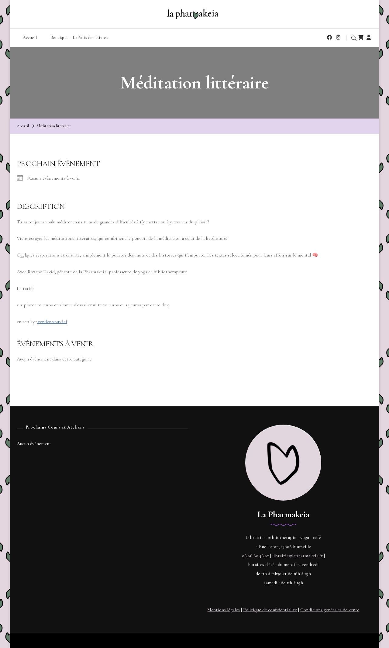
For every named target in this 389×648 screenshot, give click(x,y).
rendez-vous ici (52, 322)
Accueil (30, 37)
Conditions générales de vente (329, 610)
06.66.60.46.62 (255, 556)
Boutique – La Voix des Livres (79, 37)
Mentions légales (223, 610)
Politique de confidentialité (270, 610)
